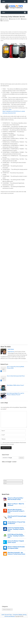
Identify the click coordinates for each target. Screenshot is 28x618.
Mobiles (24, 19)
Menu (3, 1)
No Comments (5, 20)
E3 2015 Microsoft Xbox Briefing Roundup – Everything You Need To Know (16, 536)
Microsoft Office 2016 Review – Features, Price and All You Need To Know (16, 511)
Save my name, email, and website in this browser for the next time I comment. (13, 443)
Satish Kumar (5, 19)
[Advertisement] (14, 26)
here (10, 109)
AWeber (15, 489)
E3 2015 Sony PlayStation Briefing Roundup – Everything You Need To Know (16, 529)
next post (11, 193)
